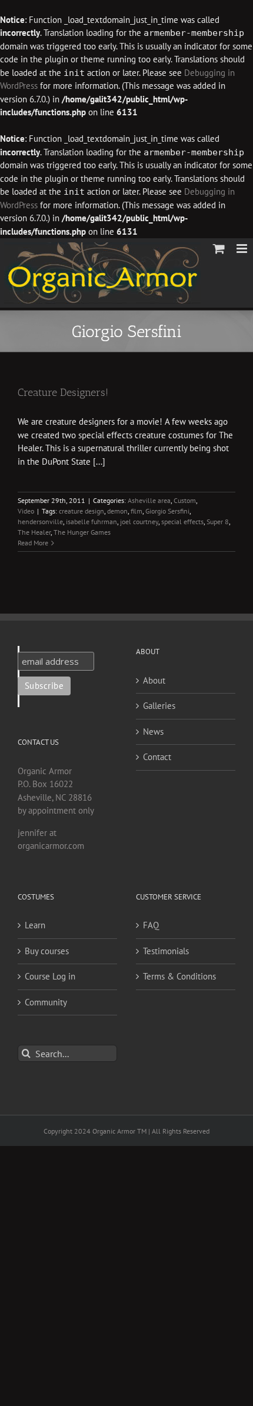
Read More (33, 542)
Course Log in (50, 976)
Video (26, 511)
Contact (157, 756)
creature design (81, 511)
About (154, 680)
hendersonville (40, 521)
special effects (182, 521)
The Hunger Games (82, 532)
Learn (35, 925)
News (153, 731)
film (136, 511)
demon (117, 511)
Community (46, 1002)
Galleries (159, 705)
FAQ (151, 925)
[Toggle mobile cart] (219, 248)
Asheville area (149, 500)
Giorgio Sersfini (167, 511)
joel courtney (139, 521)
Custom (185, 500)
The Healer (34, 532)
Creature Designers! (63, 392)
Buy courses (47, 951)
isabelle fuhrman (91, 521)
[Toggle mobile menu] (243, 248)
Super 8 (218, 521)
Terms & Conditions (179, 976)
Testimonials (166, 951)
